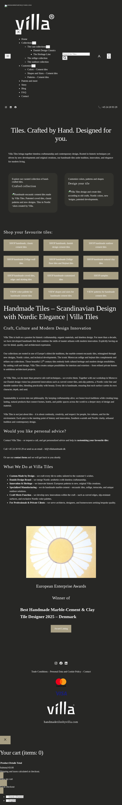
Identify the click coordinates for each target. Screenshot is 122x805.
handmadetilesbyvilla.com (61, 721)
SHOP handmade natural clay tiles (101, 261)
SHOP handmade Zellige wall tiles (21, 261)
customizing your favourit (90, 440)
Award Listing (61, 628)
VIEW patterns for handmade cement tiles (101, 294)
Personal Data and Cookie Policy (65, 671)
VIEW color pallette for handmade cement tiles (21, 294)
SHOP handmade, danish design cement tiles (61, 245)
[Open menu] (8, 56)
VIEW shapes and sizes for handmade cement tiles (61, 294)
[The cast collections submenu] (48, 46)
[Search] (64, 58)
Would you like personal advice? (35, 431)
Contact (87, 671)
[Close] (5, 740)
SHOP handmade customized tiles (61, 277)
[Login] (99, 56)
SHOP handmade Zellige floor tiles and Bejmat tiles (61, 261)
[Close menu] (18, 32)
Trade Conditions (39, 671)
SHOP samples (101, 275)
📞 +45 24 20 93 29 (107, 107)
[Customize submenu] (33, 65)
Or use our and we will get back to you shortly (32, 457)
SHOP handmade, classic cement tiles (21, 245)
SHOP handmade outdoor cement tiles (101, 245)
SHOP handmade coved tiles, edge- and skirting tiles (21, 277)
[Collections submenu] (34, 42)
